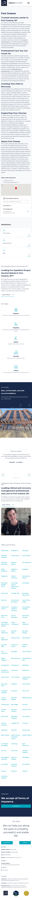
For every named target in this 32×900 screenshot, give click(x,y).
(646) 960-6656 (9, 852)
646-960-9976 (5, 854)
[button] (20, 405)
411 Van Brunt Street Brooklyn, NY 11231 (10, 864)
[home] (12, 3)
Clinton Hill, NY (8, 180)
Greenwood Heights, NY (11, 182)
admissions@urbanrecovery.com (11, 857)
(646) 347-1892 (8, 849)
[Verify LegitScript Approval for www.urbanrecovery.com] (16, 893)
